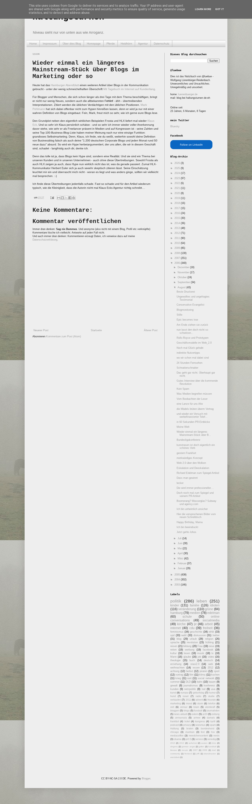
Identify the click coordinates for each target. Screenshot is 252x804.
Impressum (50, 43)
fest (203, 732)
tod (203, 689)
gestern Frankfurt (186, 453)
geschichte (196, 631)
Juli (180, 538)
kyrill (212, 721)
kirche (181, 624)
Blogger (146, 778)
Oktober (182, 277)
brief (214, 750)
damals (211, 717)
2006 (177, 262)
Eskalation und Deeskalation (193, 468)
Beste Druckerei (186, 291)
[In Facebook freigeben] (70, 198)
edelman (213, 612)
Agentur (143, 43)
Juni (180, 543)
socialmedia (211, 620)
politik (175, 601)
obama (177, 739)
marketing (175, 703)
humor (212, 692)
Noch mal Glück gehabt (190, 347)
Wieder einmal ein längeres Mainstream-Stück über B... (194, 433)
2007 (177, 258)
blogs (187, 710)
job (199, 656)
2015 (177, 218)
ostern (195, 714)
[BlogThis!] (62, 198)
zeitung (216, 714)
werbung (189, 649)
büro (214, 743)
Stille (179, 314)
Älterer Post (151, 330)
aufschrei (193, 743)
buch (192, 660)
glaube (187, 656)
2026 (177, 163)
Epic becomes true (187, 319)
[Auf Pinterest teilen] (74, 198)
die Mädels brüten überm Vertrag (195, 408)
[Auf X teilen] (66, 198)
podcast (174, 725)
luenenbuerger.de (187, 94)
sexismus (200, 725)
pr (195, 624)
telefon (212, 703)
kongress (200, 721)
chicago (174, 732)
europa (184, 692)
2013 (177, 228)
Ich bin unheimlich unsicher (192, 508)
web (210, 664)
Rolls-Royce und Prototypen (192, 337)
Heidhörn (126, 43)
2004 (177, 579)
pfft (197, 754)
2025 (177, 168)
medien (195, 612)
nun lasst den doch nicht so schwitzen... (192, 331)
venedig (211, 739)
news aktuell (180, 714)
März (181, 558)
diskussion (200, 635)
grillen (201, 746)
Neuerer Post (40, 330)
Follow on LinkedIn (191, 144)
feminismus (176, 631)
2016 (177, 213)
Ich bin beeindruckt (187, 527)
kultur (173, 653)
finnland (188, 754)
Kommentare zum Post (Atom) (63, 336)
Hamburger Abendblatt (65, 85)
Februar (182, 563)
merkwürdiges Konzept (190, 457)
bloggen (174, 710)
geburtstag (198, 692)
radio (198, 696)
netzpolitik (190, 689)
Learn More (203, 9)
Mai (180, 548)
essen (196, 667)
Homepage (94, 43)
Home (33, 43)
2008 (177, 253)
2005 (177, 574)
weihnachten (177, 667)
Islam (196, 707)
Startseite (96, 330)
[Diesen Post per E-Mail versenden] (59, 198)
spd (172, 635)
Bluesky (175, 126)
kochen (215, 674)
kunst (173, 692)
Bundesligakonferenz (188, 439)
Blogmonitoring (185, 309)
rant (189, 678)
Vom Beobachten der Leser (192, 398)
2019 (177, 198)
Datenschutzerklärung (44, 239)
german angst (188, 746)
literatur (173, 750)
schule (187, 616)
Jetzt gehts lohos (186, 532)
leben (201, 601)
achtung (174, 671)
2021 (177, 188)
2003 (177, 584)
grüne (209, 609)
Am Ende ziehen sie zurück (192, 324)
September (184, 282)
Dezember (184, 267)
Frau (200, 646)
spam (213, 725)
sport (217, 671)
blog (179, 638)
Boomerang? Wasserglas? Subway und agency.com (196, 502)
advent (199, 699)
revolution (192, 642)
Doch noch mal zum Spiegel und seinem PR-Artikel (195, 494)
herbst (189, 671)
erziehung (175, 664)
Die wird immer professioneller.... (195, 487)
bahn (199, 681)
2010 (177, 243)
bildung (187, 646)
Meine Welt (183, 426)
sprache (174, 642)
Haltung (174, 728)
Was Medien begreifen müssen (194, 393)
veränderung (187, 609)
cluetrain (190, 732)
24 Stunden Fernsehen (189, 362)
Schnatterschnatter (187, 367)
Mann (173, 656)
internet (175, 628)
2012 (177, 232)
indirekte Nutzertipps (188, 352)
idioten (215, 605)
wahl (183, 635)
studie (211, 696)
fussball (198, 710)
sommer (175, 681)
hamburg (176, 612)
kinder (174, 605)
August (182, 287)
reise (211, 646)
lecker (180, 482)
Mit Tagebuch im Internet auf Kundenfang (129, 89)
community (175, 754)
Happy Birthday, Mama (190, 522)
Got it (219, 9)
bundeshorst (207, 728)
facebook (208, 649)
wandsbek (175, 757)
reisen (173, 646)
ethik (211, 631)
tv (212, 653)
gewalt (174, 685)
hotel (187, 721)
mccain (185, 750)
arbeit (209, 624)
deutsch (208, 660)
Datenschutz (161, 43)
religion (209, 638)
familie (194, 605)
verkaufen (175, 699)
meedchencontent (198, 735)
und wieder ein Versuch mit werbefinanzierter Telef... (192, 415)
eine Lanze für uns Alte (190, 403)
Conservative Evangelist (190, 304)
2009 (177, 247)
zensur (183, 707)
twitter (216, 635)
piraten (203, 671)
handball (212, 746)
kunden (174, 689)
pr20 (205, 714)
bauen (212, 681)
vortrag (179, 674)
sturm (200, 703)
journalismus (190, 685)
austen (204, 743)
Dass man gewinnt (187, 477)
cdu (192, 628)
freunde (212, 699)
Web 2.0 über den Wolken (191, 462)
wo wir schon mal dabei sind (193, 357)
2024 (177, 173)
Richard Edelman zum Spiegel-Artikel (198, 472)
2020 (177, 193)
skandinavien (210, 754)
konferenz (209, 685)
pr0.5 (188, 739)
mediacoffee (176, 735)
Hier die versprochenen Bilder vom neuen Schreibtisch (196, 516)
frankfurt (174, 721)
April (180, 553)
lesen (187, 653)
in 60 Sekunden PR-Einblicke (193, 421)
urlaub (193, 638)
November (184, 272)
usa (213, 689)
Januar (182, 568)
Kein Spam (183, 388)
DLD (188, 681)
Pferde (111, 43)
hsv (213, 732)
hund (173, 696)
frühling (209, 642)
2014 (177, 223)
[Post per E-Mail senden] (52, 197)
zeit (172, 707)
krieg (178, 678)
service (199, 739)
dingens (174, 746)
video (211, 656)
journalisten (213, 710)
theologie (175, 660)
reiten (173, 649)
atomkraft (210, 707)
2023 (177, 178)
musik (200, 653)
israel (186, 696)
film (191, 674)
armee (197, 717)
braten (189, 728)
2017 (177, 208)
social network (206, 678)
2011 (177, 238)
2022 (177, 183)
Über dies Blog (72, 43)
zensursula (181, 717)
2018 (177, 203)
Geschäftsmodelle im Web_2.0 (194, 342)
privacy (187, 725)
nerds (216, 735)
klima (202, 674)
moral (189, 703)
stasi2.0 (194, 664)
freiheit (207, 628)
